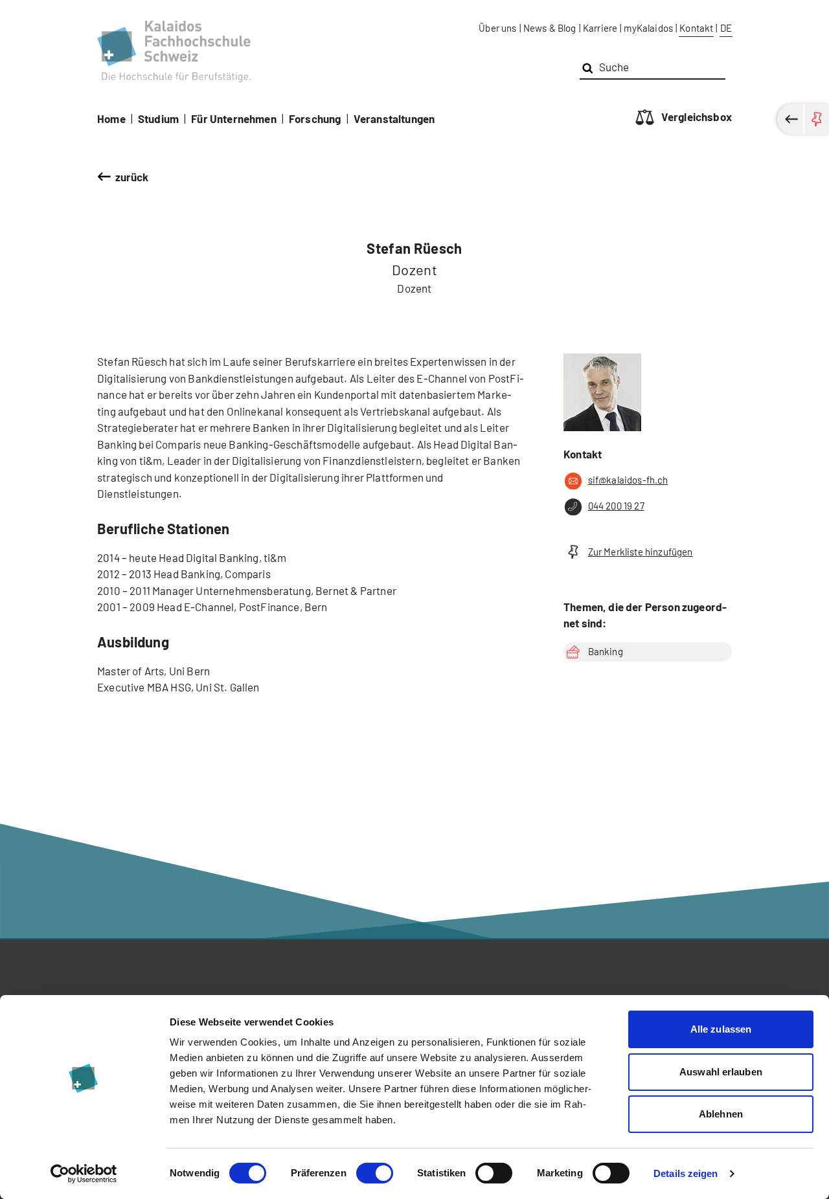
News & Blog (549, 28)
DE (726, 28)
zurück (132, 176)
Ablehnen (721, 1113)
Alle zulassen (720, 1029)
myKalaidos (648, 28)
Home (111, 118)
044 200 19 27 (616, 505)
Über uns (497, 28)
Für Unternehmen (234, 118)
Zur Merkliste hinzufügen (640, 551)
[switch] (374, 1173)
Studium (158, 118)
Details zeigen (685, 1173)
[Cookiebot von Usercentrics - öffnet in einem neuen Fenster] (84, 1173)
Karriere (600, 28)
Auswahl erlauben (720, 1071)
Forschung (315, 118)
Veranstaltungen (394, 118)
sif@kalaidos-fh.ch (628, 480)
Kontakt (696, 28)
